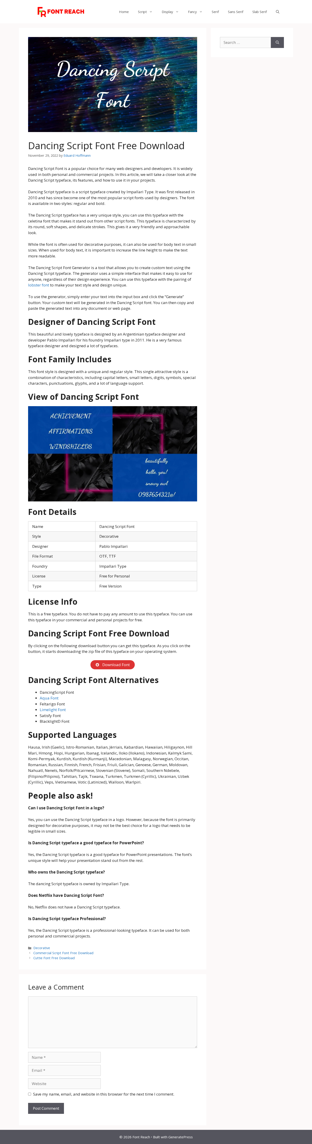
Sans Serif (235, 11)
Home (124, 11)
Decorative (41, 948)
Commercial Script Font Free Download (63, 953)
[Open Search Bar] (277, 12)
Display (167, 11)
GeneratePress (180, 1137)
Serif (215, 11)
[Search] (277, 42)
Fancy (192, 11)
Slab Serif (259, 11)
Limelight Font (53, 709)
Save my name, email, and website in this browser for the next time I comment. (103, 1094)
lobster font (38, 285)
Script (142, 11)
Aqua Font (49, 698)
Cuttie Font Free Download (54, 958)
